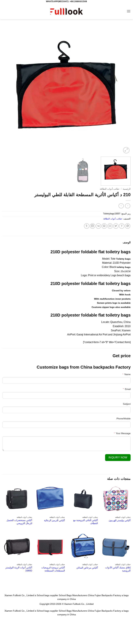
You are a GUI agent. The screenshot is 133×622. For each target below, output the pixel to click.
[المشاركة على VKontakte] (98, 226)
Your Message (123, 433)
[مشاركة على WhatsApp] (127, 226)
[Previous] (124, 90)
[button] (129, 11)
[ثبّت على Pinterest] (104, 226)
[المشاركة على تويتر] (116, 226)
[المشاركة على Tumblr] (86, 226)
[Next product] (127, 205)
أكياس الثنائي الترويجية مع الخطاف (85, 522)
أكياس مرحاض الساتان (87, 567)
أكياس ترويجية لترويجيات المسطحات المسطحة (53, 569)
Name (127, 374)
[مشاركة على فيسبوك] (121, 226)
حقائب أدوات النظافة (110, 189)
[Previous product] (121, 205)
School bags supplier (47, 595)
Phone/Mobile (123, 418)
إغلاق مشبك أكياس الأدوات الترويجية (118, 569)
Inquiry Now (118, 457)
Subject (127, 404)
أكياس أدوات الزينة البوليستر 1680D (18, 569)
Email (128, 389)
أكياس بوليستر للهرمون (120, 520)
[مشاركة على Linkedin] (92, 226)
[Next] (7, 90)
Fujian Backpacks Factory (108, 595)
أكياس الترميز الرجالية (54, 520)
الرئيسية (127, 189)
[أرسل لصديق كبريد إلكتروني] (110, 226)
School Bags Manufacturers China (76, 595)
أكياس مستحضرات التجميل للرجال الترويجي (19, 522)
